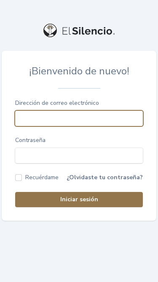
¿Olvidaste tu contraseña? (105, 177)
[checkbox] (37, 177)
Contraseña (30, 140)
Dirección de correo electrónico (57, 103)
